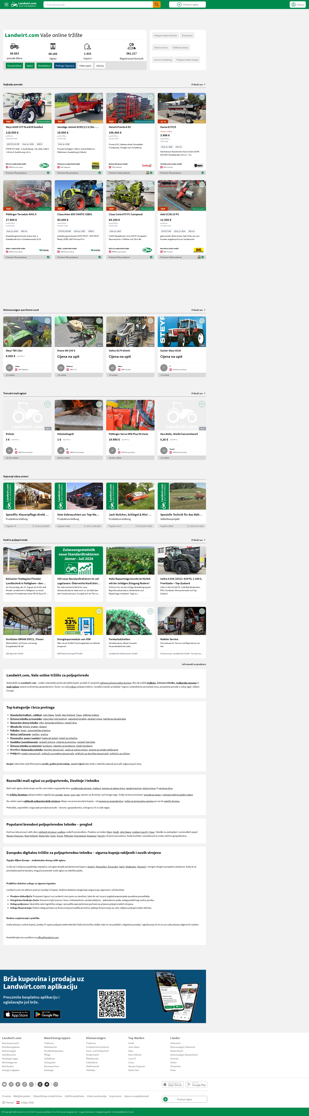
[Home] (24, 4)
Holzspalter (50, 1062)
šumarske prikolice (54, 722)
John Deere (48, 714)
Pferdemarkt (92, 1058)
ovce (72, 794)
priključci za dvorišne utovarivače (92, 753)
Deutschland (176, 1050)
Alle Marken (8, 1066)
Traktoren (49, 1043)
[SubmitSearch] (157, 4)
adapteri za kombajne (64, 745)
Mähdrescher (50, 1046)
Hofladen (90, 1070)
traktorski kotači (50, 738)
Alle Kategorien (9, 1062)
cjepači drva (71, 722)
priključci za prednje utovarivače (58, 753)
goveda (59, 794)
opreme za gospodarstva (111, 801)
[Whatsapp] (31, 1084)
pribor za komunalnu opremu (139, 801)
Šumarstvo (187, 35)
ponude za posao (152, 794)
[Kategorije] (40, 1084)
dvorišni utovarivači (54, 749)
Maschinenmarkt (10, 1043)
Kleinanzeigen (9, 1050)
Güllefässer (49, 1058)
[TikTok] (24, 1084)
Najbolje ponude (13, 84)
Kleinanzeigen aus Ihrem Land (21, 310)
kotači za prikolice (68, 738)
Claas (79, 714)
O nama (6, 1096)
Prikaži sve (197, 84)
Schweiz (174, 1058)
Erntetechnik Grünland (97, 1046)
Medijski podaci (22, 1096)
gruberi (34, 726)
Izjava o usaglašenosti (136, 1096)
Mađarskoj (131, 866)
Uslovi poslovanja (97, 1096)
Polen (173, 1070)
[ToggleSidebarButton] (6, 4)
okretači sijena (95, 718)
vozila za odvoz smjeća (76, 749)
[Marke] (46, 1084)
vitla (41, 722)
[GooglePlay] (47, 1014)
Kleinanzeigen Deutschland (183, 1054)
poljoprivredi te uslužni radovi (178, 794)
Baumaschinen (51, 1066)
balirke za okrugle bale (114, 718)
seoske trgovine (133, 788)
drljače (26, 726)
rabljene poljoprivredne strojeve (115, 682)
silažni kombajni (84, 745)
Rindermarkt (92, 1054)
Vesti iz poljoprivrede (15, 540)
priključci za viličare (120, 753)
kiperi (23, 730)
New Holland (68, 714)
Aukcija (100, 65)
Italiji (122, 866)
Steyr (109, 831)
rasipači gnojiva (47, 741)
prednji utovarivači (30, 753)
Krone (60, 835)
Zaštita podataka (74, 1096)
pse (78, 794)
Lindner (135, 831)
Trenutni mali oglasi (14, 393)
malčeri (35, 734)
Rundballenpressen (53, 1050)
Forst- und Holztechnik (97, 1050)
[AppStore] (16, 1014)
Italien (173, 1062)
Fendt (58, 714)
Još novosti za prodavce (194, 664)
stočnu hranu (149, 788)
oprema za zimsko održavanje (103, 749)
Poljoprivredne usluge (187, 59)
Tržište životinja (180, 47)
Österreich (175, 1043)
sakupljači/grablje (77, 718)
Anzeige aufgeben (10, 1070)
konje (66, 794)
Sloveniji (141, 866)
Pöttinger (68, 835)
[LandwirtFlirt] (55, 1084)
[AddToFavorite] (47, 97)
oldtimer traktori (91, 714)
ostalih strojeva (171, 801)
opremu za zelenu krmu (113, 788)
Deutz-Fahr (44, 835)
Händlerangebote (10, 1046)
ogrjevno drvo (166, 788)
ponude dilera (14, 65)
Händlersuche (9, 1054)
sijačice (44, 734)
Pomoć (10, 1102)
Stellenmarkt (92, 1066)
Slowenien (175, 1066)
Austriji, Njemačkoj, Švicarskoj (103, 866)
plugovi (43, 726)
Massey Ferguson (14, 835)
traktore (97, 788)
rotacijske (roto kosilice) (55, 718)
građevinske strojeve (81, 788)
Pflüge (47, 1054)
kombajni (47, 745)
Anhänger (49, 1070)
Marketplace (44, 65)
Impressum (115, 1096)
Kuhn (53, 835)
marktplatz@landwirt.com (123, 1111)
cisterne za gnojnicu (66, 741)
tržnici (73, 686)
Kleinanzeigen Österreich (182, 1046)
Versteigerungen (10, 1058)
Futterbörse (92, 1062)
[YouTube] (4, 1084)
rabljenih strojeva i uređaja (51, 831)
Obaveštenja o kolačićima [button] (47, 1096)
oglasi (30, 65)
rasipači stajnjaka (86, 741)
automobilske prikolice (39, 730)
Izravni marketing (163, 59)
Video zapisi (85, 65)
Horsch (101, 835)
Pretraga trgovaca (65, 65)
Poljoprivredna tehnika (165, 35)
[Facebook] (17, 1084)
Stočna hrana (161, 47)
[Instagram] (11, 1084)
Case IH (144, 831)
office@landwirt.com (48, 937)
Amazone (91, 835)
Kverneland (80, 835)
